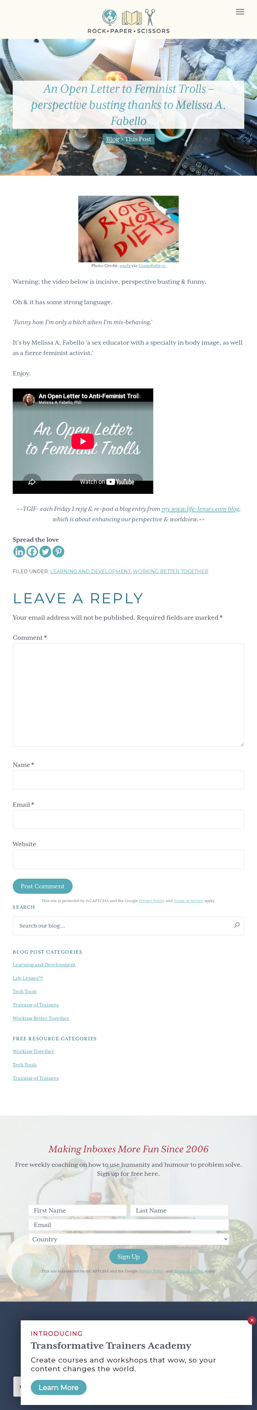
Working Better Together (170, 571)
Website (24, 844)
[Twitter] (45, 551)
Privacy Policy (152, 901)
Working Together (33, 1051)
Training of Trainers (36, 1004)
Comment (30, 637)
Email (23, 804)
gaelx (125, 265)
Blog (112, 139)
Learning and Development (90, 571)
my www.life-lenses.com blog (200, 508)
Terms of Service (188, 901)
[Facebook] (32, 551)
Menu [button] (232, 12)
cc (164, 265)
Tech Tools (24, 991)
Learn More (59, 1387)
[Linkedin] (19, 551)
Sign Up (128, 1256)
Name (23, 764)
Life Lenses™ (28, 978)
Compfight (150, 265)
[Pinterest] (58, 551)
